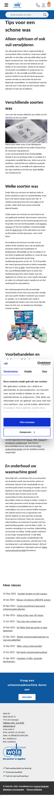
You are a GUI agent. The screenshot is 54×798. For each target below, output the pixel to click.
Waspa (29, 440)
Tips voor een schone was (28, 621)
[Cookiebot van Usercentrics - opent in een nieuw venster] (38, 363)
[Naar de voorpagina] (17, 7)
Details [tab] (28, 371)
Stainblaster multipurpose (16, 443)
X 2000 (22, 268)
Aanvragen (27, 697)
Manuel (41, 440)
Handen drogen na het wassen (32, 594)
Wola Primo (17, 230)
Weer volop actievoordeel (29, 646)
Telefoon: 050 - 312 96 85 (13, 723)
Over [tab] (44, 371)
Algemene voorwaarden (13, 790)
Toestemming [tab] (10, 371)
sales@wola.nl (9, 726)
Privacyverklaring (34, 790)
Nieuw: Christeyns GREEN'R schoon (33, 600)
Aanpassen (25, 432)
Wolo (36, 202)
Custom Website (41, 786)
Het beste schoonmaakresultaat (31, 652)
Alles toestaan (27, 422)
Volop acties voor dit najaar (30, 615)
